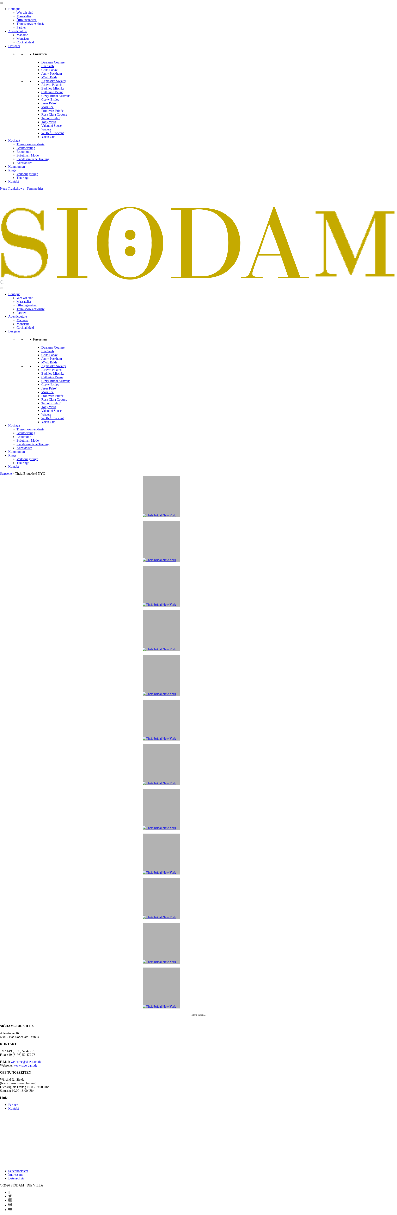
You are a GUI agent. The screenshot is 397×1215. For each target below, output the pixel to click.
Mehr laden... (198, 1014)
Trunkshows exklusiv (30, 23)
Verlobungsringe (27, 174)
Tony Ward (48, 122)
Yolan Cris (48, 137)
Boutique (14, 9)
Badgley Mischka (52, 88)
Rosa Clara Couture (54, 114)
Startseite (6, 473)
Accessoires (24, 163)
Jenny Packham (51, 73)
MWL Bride (49, 77)
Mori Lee (47, 107)
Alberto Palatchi (51, 84)
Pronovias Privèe (52, 110)
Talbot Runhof (50, 118)
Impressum (15, 1174)
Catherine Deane (52, 92)
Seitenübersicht (18, 1171)
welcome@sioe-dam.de (26, 1061)
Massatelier (24, 16)
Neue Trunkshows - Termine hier (21, 188)
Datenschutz (16, 1178)
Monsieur (23, 38)
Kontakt (13, 181)
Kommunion (16, 166)
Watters (46, 129)
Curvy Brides (50, 99)
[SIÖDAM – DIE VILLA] (198, 278)
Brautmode (24, 151)
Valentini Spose (51, 125)
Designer (14, 46)
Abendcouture (17, 31)
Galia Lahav (49, 70)
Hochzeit (14, 140)
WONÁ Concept (52, 133)
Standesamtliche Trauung (33, 159)
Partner (21, 27)
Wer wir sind (25, 12)
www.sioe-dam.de (25, 1065)
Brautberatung (26, 148)
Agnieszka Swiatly (53, 81)
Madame (22, 35)
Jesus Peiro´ (49, 103)
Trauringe (23, 177)
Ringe (12, 170)
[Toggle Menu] (1, 3)
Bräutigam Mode (28, 155)
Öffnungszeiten (27, 20)
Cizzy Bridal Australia (55, 96)
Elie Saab (47, 66)
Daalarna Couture (53, 62)
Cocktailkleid (25, 42)
